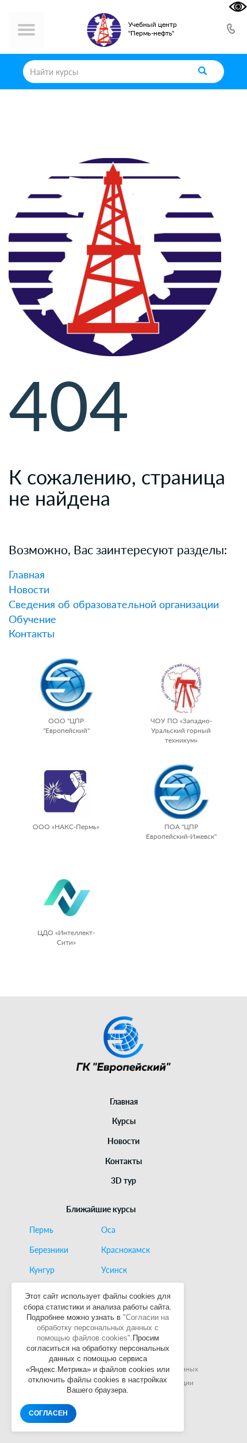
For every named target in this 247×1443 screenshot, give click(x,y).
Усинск (114, 1270)
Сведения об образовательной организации (114, 604)
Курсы (124, 1121)
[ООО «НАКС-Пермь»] (66, 791)
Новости (29, 589)
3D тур (123, 1180)
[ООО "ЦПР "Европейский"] (66, 686)
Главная (27, 574)
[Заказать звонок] (230, 30)
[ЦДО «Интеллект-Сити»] (66, 897)
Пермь (41, 1230)
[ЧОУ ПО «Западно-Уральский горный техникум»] (181, 686)
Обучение (32, 619)
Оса (108, 1230)
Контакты (32, 633)
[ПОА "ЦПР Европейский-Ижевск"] (181, 791)
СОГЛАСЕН (48, 1413)
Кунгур (42, 1270)
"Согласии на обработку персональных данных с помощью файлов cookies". (103, 1327)
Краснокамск (125, 1250)
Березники (48, 1250)
